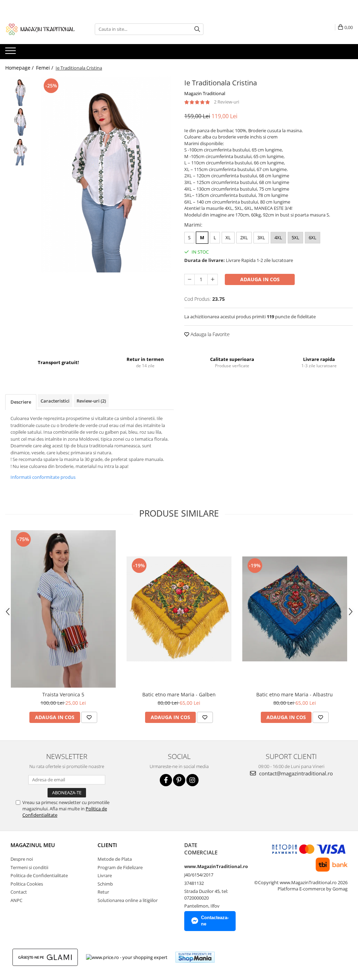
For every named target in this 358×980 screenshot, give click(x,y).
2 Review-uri (226, 102)
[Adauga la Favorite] (89, 717)
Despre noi (21, 859)
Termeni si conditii (29, 867)
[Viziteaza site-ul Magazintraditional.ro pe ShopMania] (195, 957)
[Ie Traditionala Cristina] (106, 174)
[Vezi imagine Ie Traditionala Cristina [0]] (20, 91)
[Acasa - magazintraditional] (40, 29)
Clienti (107, 844)
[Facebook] (166, 780)
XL (228, 237)
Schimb (105, 884)
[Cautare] (197, 29)
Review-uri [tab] (91, 401)
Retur (103, 892)
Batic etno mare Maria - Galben (179, 694)
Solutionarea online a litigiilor (128, 900)
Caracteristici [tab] (55, 401)
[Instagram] (192, 780)
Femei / (45, 67)
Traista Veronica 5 (63, 694)
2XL (244, 237)
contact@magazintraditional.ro (295, 773)
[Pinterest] (179, 780)
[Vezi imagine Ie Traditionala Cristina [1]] (20, 121)
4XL (278, 237)
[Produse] (11, 53)
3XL (261, 237)
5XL (295, 237)
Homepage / (20, 67)
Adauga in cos (260, 279)
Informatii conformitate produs (43, 477)
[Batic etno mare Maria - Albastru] (294, 608)
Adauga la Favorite (209, 334)
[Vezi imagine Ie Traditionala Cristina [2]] (20, 150)
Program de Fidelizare (120, 867)
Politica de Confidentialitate (39, 875)
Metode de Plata (115, 859)
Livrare (105, 875)
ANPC (16, 900)
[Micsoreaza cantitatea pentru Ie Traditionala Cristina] (189, 279)
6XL (312, 237)
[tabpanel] (106, 174)
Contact (18, 892)
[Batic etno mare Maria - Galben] (179, 608)
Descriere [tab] (20, 402)
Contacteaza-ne (215, 921)
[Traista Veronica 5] (63, 609)
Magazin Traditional (204, 93)
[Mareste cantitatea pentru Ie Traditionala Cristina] (212, 279)
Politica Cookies (26, 884)
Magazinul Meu (32, 844)
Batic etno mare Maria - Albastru (294, 694)
